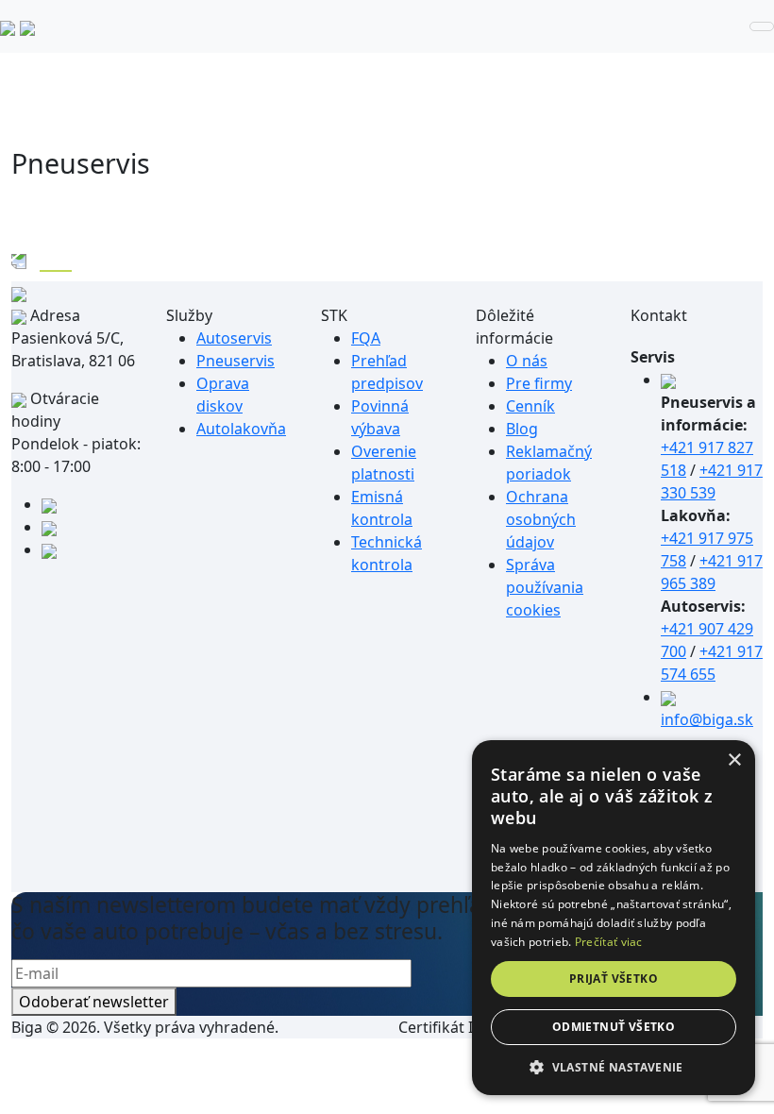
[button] (613, 1066)
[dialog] (613, 917)
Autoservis (234, 338)
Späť (56, 259)
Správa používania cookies (544, 587)
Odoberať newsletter (94, 1001)
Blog (522, 428)
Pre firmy (539, 383)
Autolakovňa (241, 428)
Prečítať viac (609, 942)
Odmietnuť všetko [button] (613, 1027)
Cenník (530, 406)
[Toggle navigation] (761, 26)
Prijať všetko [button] (613, 979)
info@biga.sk (707, 719)
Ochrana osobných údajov (541, 519)
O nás (526, 360)
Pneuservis (235, 360)
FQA (365, 338)
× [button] (734, 760)
